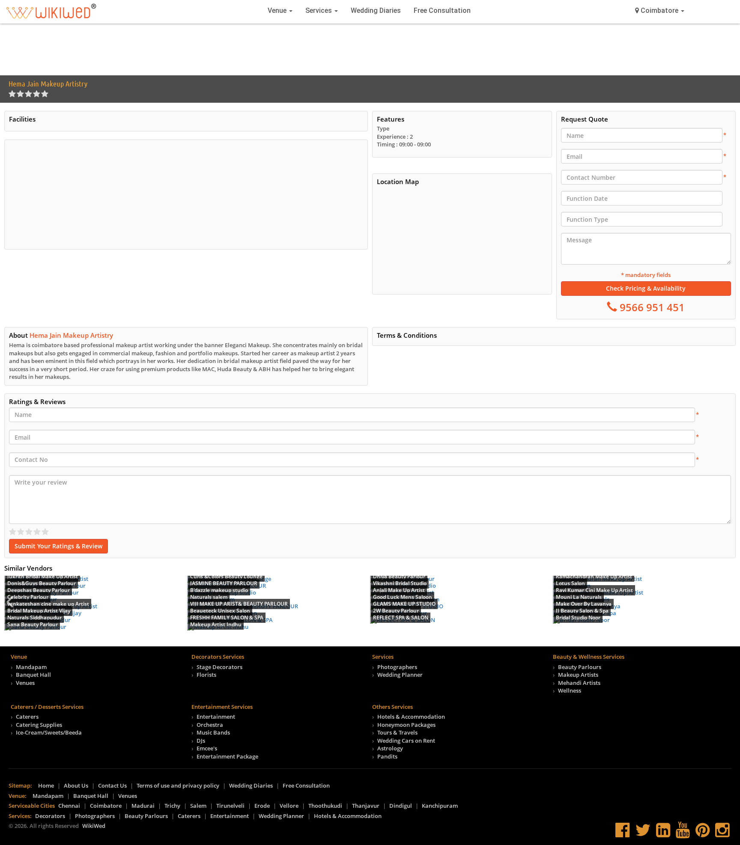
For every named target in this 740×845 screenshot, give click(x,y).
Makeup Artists (578, 674)
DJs (201, 740)
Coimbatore (106, 805)
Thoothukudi (325, 805)
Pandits (387, 756)
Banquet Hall (33, 674)
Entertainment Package (227, 756)
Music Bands (213, 732)
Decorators (50, 816)
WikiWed (93, 826)
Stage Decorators (219, 667)
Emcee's (207, 748)
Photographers (397, 667)
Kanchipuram (440, 805)
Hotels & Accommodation (411, 716)
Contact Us (112, 785)
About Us (76, 785)
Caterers (27, 716)
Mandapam (31, 667)
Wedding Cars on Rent (406, 740)
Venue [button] (278, 10)
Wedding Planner (400, 674)
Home (46, 785)
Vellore (289, 805)
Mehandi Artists (579, 683)
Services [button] (319, 10)
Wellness (569, 690)
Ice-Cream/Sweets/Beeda (49, 732)
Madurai (143, 805)
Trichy (172, 805)
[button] (660, 10)
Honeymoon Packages (406, 725)
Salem (198, 805)
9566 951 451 (651, 307)
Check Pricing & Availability (646, 288)
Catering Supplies (39, 725)
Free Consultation (442, 10)
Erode (262, 805)
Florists (206, 674)
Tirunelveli (230, 805)
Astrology (390, 748)
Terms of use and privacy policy (178, 785)
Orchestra (210, 725)
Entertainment (216, 716)
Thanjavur (365, 805)
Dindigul (400, 805)
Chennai (69, 805)
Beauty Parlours (579, 667)
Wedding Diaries (376, 10)
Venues (25, 683)
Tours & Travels (397, 732)
